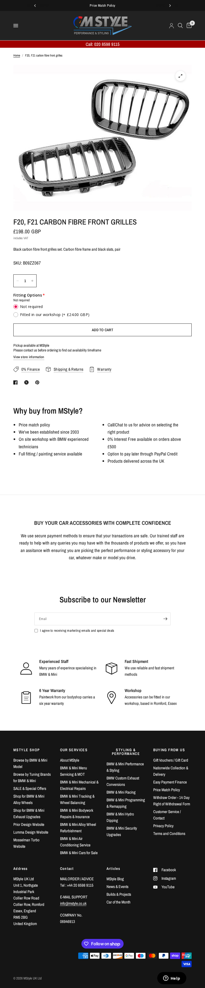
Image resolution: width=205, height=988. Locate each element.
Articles (113, 868)
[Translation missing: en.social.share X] (27, 382)
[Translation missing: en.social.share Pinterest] (38, 382)
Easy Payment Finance (170, 782)
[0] (188, 25)
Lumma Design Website (30, 832)
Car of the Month (119, 902)
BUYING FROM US (169, 750)
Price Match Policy (166, 790)
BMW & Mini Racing (121, 792)
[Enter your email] (165, 619)
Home (16, 55)
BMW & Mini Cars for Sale (79, 852)
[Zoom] (180, 76)
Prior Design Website (28, 824)
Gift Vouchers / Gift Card (170, 760)
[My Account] (171, 25)
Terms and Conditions (169, 833)
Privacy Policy (163, 826)
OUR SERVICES (74, 750)
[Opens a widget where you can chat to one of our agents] (171, 978)
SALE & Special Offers (29, 788)
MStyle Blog (115, 879)
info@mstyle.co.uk (73, 903)
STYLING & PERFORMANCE (126, 751)
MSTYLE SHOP (26, 750)
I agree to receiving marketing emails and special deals (77, 630)
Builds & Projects (119, 894)
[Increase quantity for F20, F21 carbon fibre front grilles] (32, 281)
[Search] (180, 25)
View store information (28, 357)
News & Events (117, 886)
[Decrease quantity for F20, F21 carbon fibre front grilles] (18, 281)
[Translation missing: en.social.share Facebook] (16, 382)
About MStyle (69, 760)
